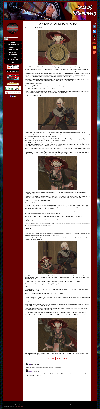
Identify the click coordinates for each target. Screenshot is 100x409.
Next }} (65, 358)
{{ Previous (51, 358)
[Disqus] (58, 381)
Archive (59, 358)
